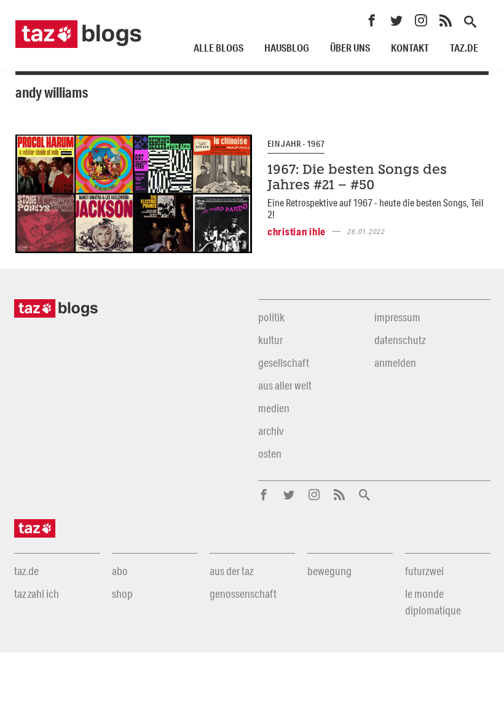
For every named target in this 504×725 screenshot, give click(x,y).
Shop (122, 593)
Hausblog (286, 47)
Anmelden (395, 362)
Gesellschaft (283, 362)
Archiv (270, 430)
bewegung (329, 571)
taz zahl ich (36, 593)
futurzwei (424, 571)
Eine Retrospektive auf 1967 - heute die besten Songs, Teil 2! (375, 208)
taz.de (464, 47)
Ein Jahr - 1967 (296, 143)
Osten (270, 453)
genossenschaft (243, 593)
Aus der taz (231, 571)
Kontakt (410, 47)
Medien (273, 408)
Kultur (270, 340)
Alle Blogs (218, 47)
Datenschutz (399, 340)
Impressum (397, 317)
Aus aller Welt (285, 385)
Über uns (350, 47)
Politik (271, 317)
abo (120, 571)
